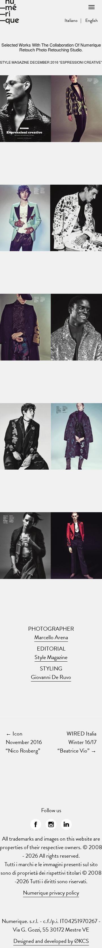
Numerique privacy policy (51, 892)
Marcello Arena (51, 637)
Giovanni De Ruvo (51, 677)
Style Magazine (51, 657)
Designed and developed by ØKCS (51, 941)
